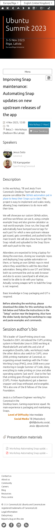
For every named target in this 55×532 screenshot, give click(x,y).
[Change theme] (42, 8)
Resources (6, 493)
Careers (5, 486)
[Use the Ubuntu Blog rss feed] (26, 525)
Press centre (7, 497)
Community (6, 483)
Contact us (6, 476)
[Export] (35, 8)
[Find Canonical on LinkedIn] (18, 525)
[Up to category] (18, 8)
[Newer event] (23, 8)
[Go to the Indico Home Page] (2, 8)
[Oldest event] (7, 8)
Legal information (9, 512)
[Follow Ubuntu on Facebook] (11, 525)
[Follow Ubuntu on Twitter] (3, 525)
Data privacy (7, 515)
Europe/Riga (9, 3)
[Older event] (13, 8)
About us (5, 479)
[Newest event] (28, 8)
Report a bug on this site (12, 519)
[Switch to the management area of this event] (48, 8)
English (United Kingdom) (37, 3)
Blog (3, 490)
